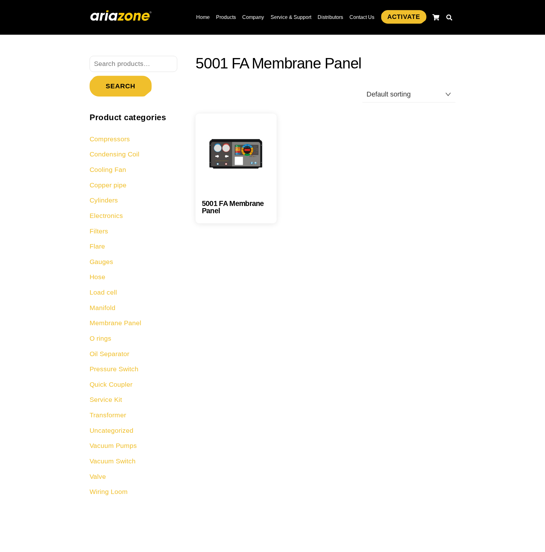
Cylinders (104, 200)
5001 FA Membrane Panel (233, 207)
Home (203, 17)
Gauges (101, 261)
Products (226, 17)
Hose (97, 276)
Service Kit (106, 399)
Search (120, 86)
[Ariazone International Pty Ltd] (121, 17)
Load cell (103, 292)
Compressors (110, 139)
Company (253, 17)
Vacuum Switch (113, 461)
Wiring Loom (109, 491)
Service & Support (291, 17)
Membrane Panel (115, 322)
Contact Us (361, 17)
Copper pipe (108, 185)
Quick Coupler (111, 384)
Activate (403, 16)
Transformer (108, 415)
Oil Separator (109, 353)
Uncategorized (111, 430)
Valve (98, 476)
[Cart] (436, 17)
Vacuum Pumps (113, 445)
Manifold (102, 307)
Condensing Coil (114, 154)
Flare (97, 246)
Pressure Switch (114, 369)
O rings (100, 338)
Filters (99, 231)
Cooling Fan (108, 169)
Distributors (330, 17)
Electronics (106, 215)
